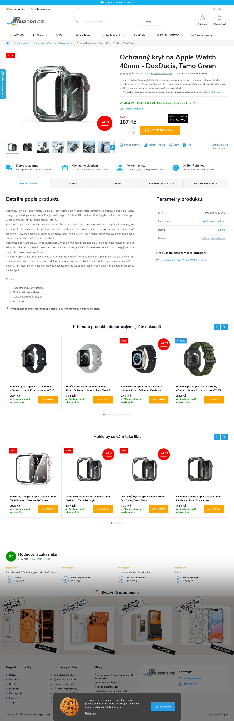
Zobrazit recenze (42, 558)
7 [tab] (121, 414)
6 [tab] (118, 414)
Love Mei (13, 698)
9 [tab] (127, 414)
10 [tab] (130, 414)
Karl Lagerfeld (16, 693)
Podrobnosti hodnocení (161, 73)
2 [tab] (107, 414)
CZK (219, 9)
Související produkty (160, 183)
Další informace (115, 707)
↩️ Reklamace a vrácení (42, 9)
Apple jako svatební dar (106, 686)
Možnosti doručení (134, 108)
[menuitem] (17, 35)
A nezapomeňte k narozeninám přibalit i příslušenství (114, 676)
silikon (205, 238)
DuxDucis (14, 689)
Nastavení (90, 713)
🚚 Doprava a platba (15, 9)
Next (224, 327)
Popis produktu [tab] (28, 183)
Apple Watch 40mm (213, 221)
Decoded (13, 684)
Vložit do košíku (162, 130)
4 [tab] (112, 414)
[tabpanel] (34, 372)
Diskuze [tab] (117, 183)
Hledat (151, 21)
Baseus (12, 675)
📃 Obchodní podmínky (65, 688)
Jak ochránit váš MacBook (108, 682)
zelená (221, 230)
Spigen (12, 702)
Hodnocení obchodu (64, 684)
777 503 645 (190, 684)
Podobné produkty (204, 183)
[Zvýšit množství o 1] (133, 128)
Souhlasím (165, 706)
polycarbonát (218, 238)
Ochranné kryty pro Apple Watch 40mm (183, 260)
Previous (217, 327)
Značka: (219, 144)
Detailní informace (211, 91)
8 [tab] (124, 414)
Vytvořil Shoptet (220, 714)
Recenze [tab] (72, 183)
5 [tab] (115, 414)
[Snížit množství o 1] (133, 132)
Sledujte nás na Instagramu (120, 593)
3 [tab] (110, 414)
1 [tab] (104, 414)
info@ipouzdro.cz (192, 678)
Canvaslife (14, 679)
